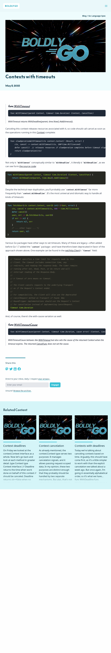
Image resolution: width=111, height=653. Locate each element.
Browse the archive (22, 390)
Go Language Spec (97, 16)
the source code (27, 166)
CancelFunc (41, 343)
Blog (84, 16)
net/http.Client (72, 250)
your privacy (44, 379)
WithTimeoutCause (25, 325)
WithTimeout (22, 106)
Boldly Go (11, 6)
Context (41, 132)
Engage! (55, 384)
